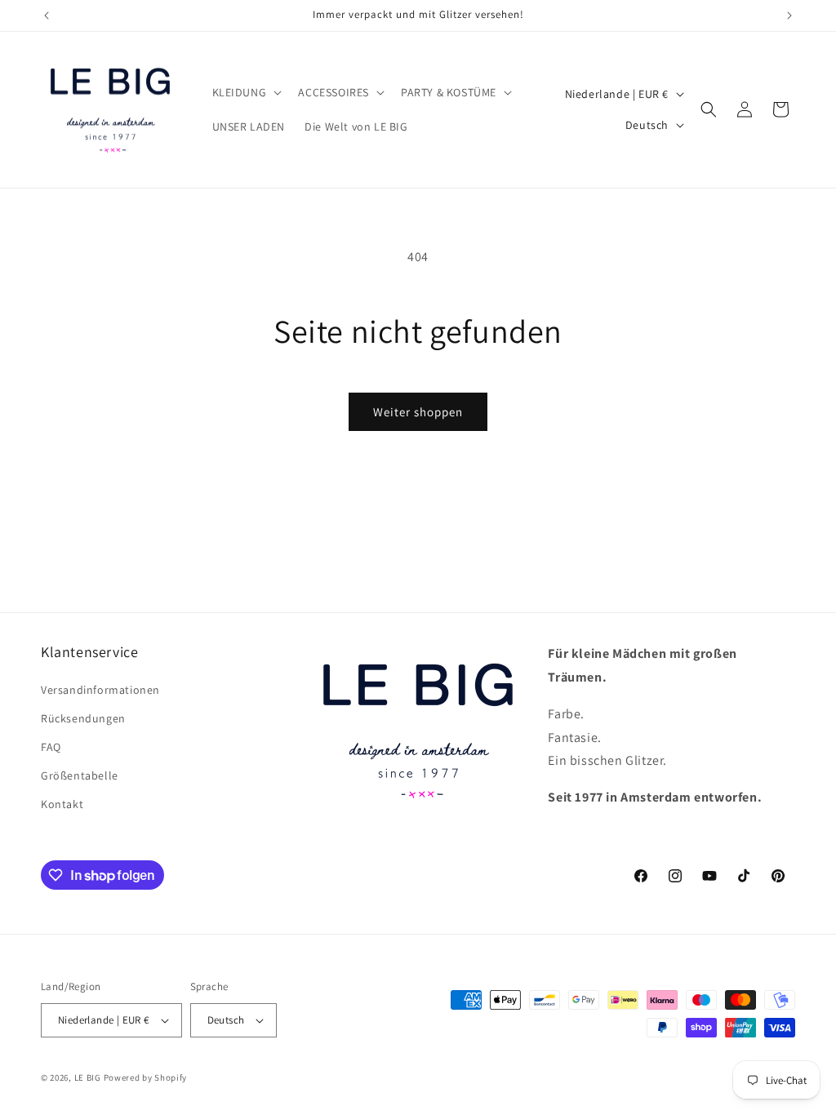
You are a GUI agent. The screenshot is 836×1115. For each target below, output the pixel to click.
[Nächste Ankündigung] (789, 15)
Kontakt (62, 804)
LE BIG (87, 1077)
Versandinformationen (100, 689)
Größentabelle (79, 775)
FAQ (51, 747)
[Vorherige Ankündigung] (46, 15)
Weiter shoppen (418, 412)
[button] (245, 92)
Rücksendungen (83, 718)
